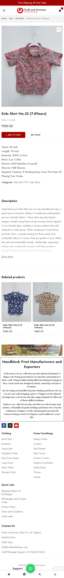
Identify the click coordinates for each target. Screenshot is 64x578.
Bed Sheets (39, 448)
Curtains (37, 444)
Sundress (6, 444)
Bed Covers (39, 453)
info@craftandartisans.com (14, 547)
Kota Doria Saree (10, 458)
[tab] (9, 201)
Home (4, 18)
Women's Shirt (8, 472)
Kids (11, 18)
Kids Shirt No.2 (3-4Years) (13, 326)
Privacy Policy (8, 507)
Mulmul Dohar (40, 439)
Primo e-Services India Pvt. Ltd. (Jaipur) (21, 532)
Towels (36, 477)
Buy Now (35, 134)
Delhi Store (7, 542)
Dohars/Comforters (43, 463)
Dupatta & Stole (9, 453)
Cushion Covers (41, 458)
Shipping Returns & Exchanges (11, 492)
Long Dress (7, 463)
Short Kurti (6, 439)
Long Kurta (6, 448)
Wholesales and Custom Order (13, 500)
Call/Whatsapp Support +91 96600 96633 (23, 552)
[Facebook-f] (3, 425)
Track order (7, 516)
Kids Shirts (20, 18)
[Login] (55, 574)
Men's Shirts (7, 467)
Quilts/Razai (39, 467)
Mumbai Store (8, 537)
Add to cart (14, 134)
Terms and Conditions (12, 511)
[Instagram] (10, 425)
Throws (37, 472)
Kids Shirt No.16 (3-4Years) (44, 326)
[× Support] (30, 568)
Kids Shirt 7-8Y (21, 182)
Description (9, 201)
